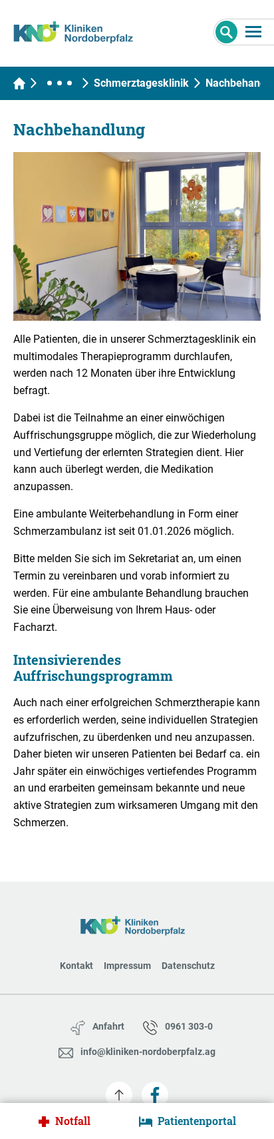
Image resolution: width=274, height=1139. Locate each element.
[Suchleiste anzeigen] (226, 32)
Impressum (127, 965)
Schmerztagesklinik (141, 83)
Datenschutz (188, 965)
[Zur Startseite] (78, 30)
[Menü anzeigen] (253, 31)
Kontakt (76, 965)
